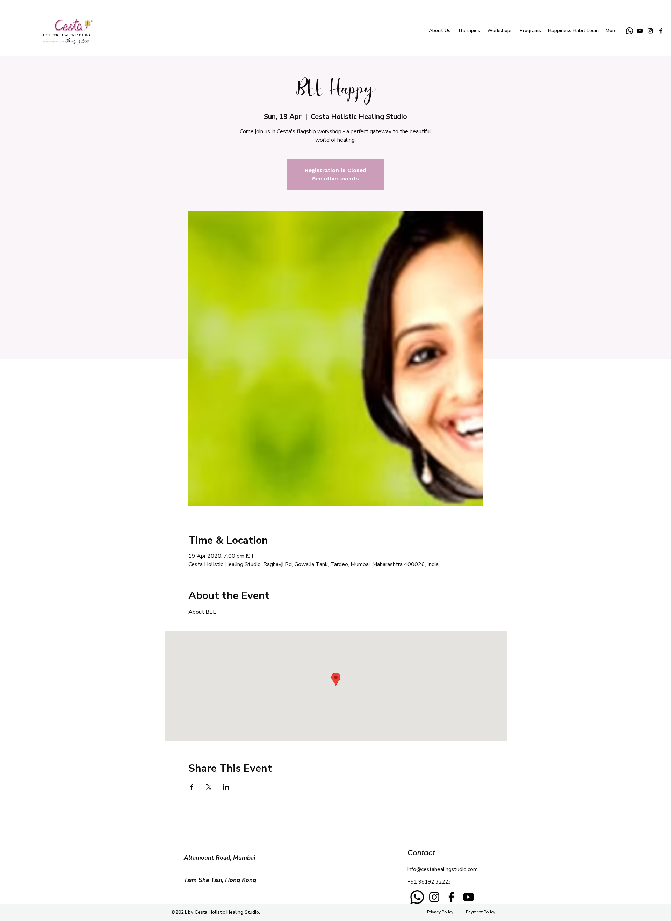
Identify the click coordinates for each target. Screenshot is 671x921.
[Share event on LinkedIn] (226, 787)
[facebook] (660, 30)
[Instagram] (434, 897)
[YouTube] (639, 30)
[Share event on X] (208, 787)
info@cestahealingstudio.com (442, 869)
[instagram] (650, 30)
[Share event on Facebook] (191, 787)
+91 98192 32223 (429, 881)
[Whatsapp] (629, 30)
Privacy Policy (440, 912)
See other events (335, 178)
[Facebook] (451, 897)
